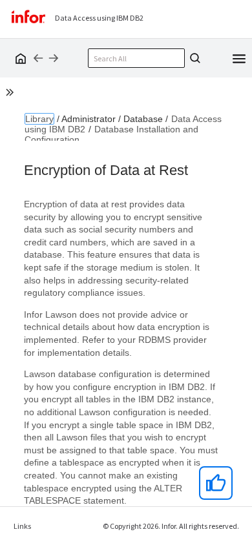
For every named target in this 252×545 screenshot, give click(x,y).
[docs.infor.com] (18, 58)
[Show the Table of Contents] (11, 94)
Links (22, 526)
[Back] (38, 58)
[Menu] (239, 57)
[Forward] (53, 58)
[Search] (193, 58)
